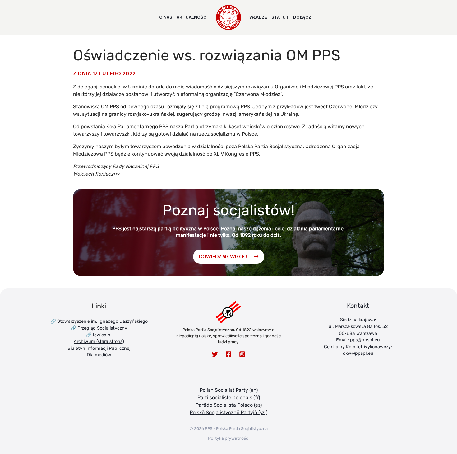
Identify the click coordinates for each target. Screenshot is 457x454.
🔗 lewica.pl (99, 335)
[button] (228, 257)
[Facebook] (228, 354)
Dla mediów (99, 355)
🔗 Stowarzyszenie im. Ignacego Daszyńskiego (99, 321)
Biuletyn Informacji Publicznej (99, 348)
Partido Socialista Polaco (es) (229, 405)
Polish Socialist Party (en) (229, 390)
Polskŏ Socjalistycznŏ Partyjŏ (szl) (228, 412)
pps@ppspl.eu (365, 340)
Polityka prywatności (228, 438)
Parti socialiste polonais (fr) (228, 397)
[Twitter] (215, 354)
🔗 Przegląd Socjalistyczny (99, 328)
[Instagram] (242, 354)
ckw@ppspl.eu (358, 353)
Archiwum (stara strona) (99, 341)
